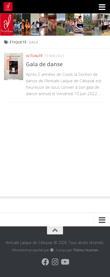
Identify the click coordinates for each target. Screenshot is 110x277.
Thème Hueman (85, 250)
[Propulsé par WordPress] (51, 250)
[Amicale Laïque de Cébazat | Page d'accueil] (9, 6)
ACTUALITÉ (34, 55)
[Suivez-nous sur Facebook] (45, 262)
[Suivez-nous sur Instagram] (55, 262)
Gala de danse (44, 64)
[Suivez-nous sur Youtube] (64, 262)
